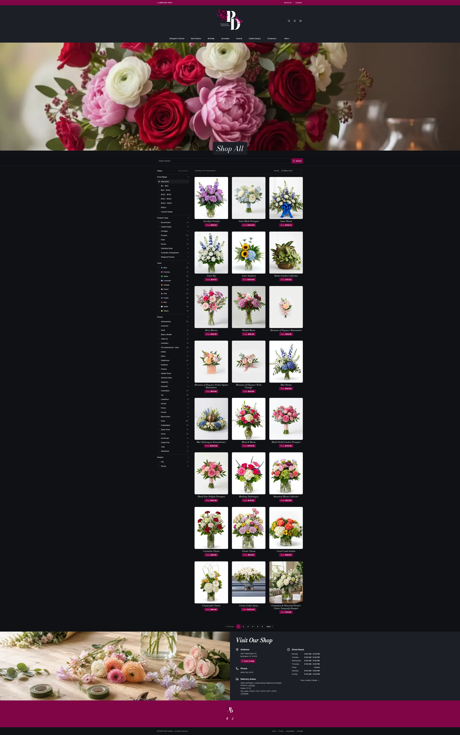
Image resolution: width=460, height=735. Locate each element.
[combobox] (291, 171)
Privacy (281, 731)
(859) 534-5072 (165, 3)
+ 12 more (244, 693)
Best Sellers (196, 38)
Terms (274, 731)
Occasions (271, 38)
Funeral (239, 38)
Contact (298, 3)
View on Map (249, 661)
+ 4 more (251, 685)
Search (298, 161)
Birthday (211, 38)
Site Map (300, 731)
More (287, 38)
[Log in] (294, 20)
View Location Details (308, 680)
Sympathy (225, 38)
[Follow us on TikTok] (233, 718)
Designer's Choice (176, 38)
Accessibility (290, 731)
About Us (288, 3)
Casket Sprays (255, 38)
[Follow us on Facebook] (227, 718)
